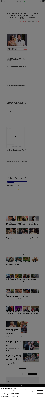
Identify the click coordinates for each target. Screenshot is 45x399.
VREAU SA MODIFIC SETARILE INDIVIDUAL (40, 392)
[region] (22, 393)
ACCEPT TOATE (40, 390)
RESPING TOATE (40, 394)
